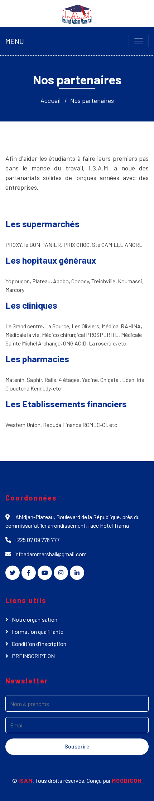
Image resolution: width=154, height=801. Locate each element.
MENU (14, 41)
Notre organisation (34, 619)
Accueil (50, 100)
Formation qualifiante (37, 631)
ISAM (25, 780)
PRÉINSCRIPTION (33, 655)
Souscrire (77, 746)
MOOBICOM (127, 780)
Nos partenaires (92, 100)
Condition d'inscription (39, 643)
